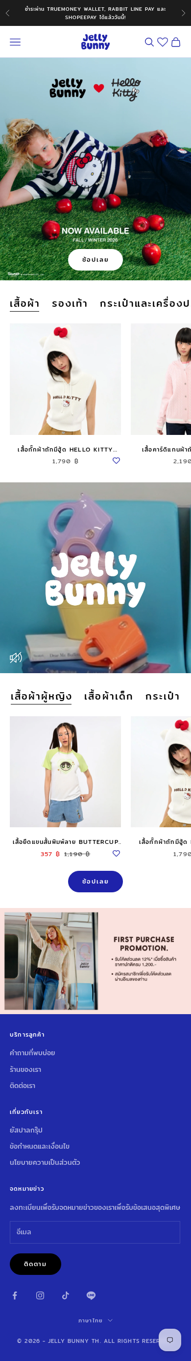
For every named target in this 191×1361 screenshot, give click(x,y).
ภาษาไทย (90, 1320)
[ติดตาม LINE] (91, 1295)
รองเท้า (70, 303)
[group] (95, 961)
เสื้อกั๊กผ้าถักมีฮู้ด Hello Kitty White (65, 449)
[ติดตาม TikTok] (66, 1295)
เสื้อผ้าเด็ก (108, 696)
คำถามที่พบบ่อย (32, 1052)
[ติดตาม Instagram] (40, 1295)
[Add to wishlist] (116, 459)
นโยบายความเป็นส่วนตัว (45, 1162)
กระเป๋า (162, 696)
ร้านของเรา (25, 1069)
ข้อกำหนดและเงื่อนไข (40, 1146)
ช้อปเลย (95, 259)
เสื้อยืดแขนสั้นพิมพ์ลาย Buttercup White (66, 842)
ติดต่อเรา (22, 1085)
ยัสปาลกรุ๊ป (26, 1130)
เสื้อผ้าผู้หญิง (41, 696)
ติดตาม (35, 1264)
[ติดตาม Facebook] (15, 1295)
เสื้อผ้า (25, 303)
